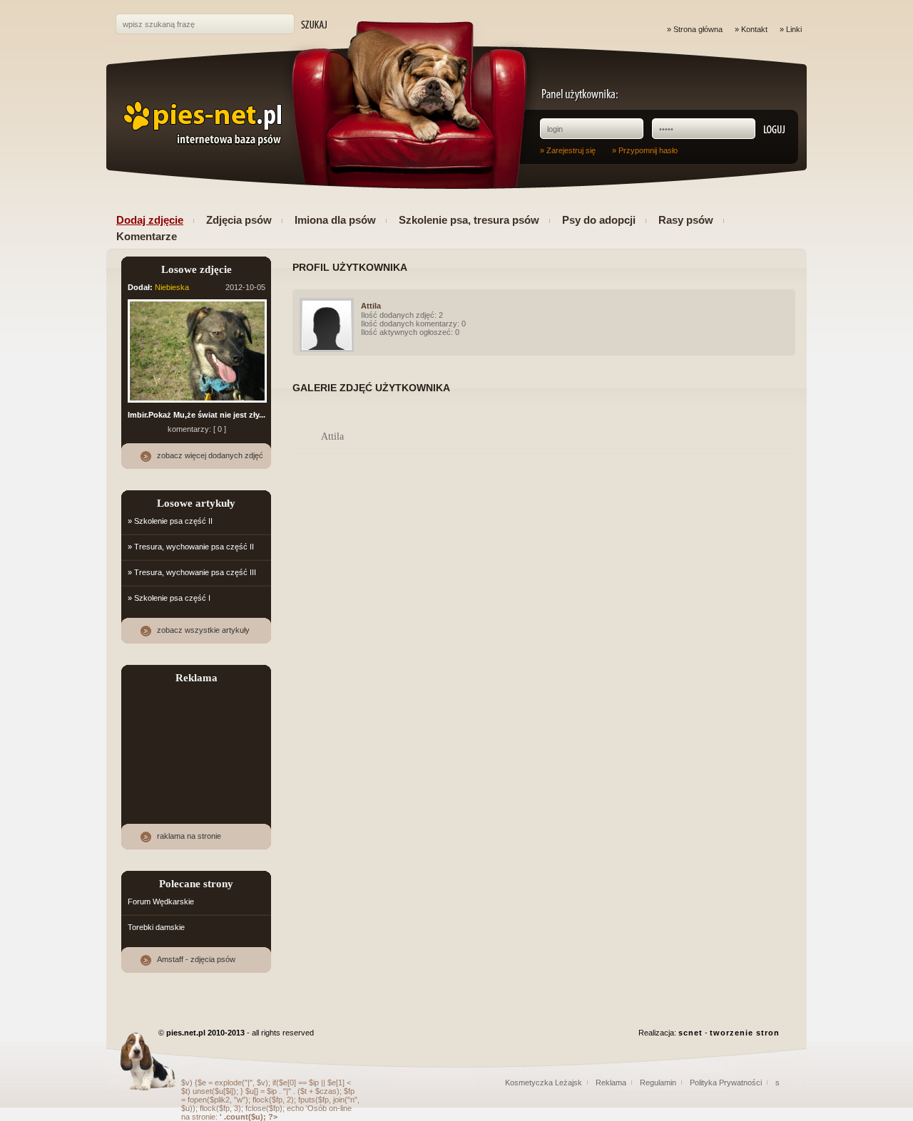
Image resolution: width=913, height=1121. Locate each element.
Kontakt (754, 29)
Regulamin (658, 1082)
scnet (690, 1032)
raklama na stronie (189, 836)
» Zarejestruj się (568, 150)
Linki (794, 29)
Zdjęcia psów (239, 220)
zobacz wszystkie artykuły (203, 630)
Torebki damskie (156, 927)
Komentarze (146, 236)
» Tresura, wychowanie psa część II (191, 546)
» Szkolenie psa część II (170, 521)
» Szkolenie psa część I (169, 598)
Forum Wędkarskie (161, 901)
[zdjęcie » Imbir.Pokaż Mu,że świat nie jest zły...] (197, 403)
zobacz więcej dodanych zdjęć (210, 455)
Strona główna (698, 29)
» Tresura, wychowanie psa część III (192, 572)
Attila (371, 305)
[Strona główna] (201, 124)
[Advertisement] (197, 744)
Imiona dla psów (335, 220)
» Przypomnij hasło (645, 150)
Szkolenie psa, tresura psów (469, 220)
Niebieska (172, 287)
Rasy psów (685, 220)
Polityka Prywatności (726, 1082)
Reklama (611, 1082)
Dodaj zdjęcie (149, 220)
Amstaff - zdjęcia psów (196, 959)
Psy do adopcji (599, 220)
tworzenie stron (745, 1032)
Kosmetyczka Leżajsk (543, 1082)
